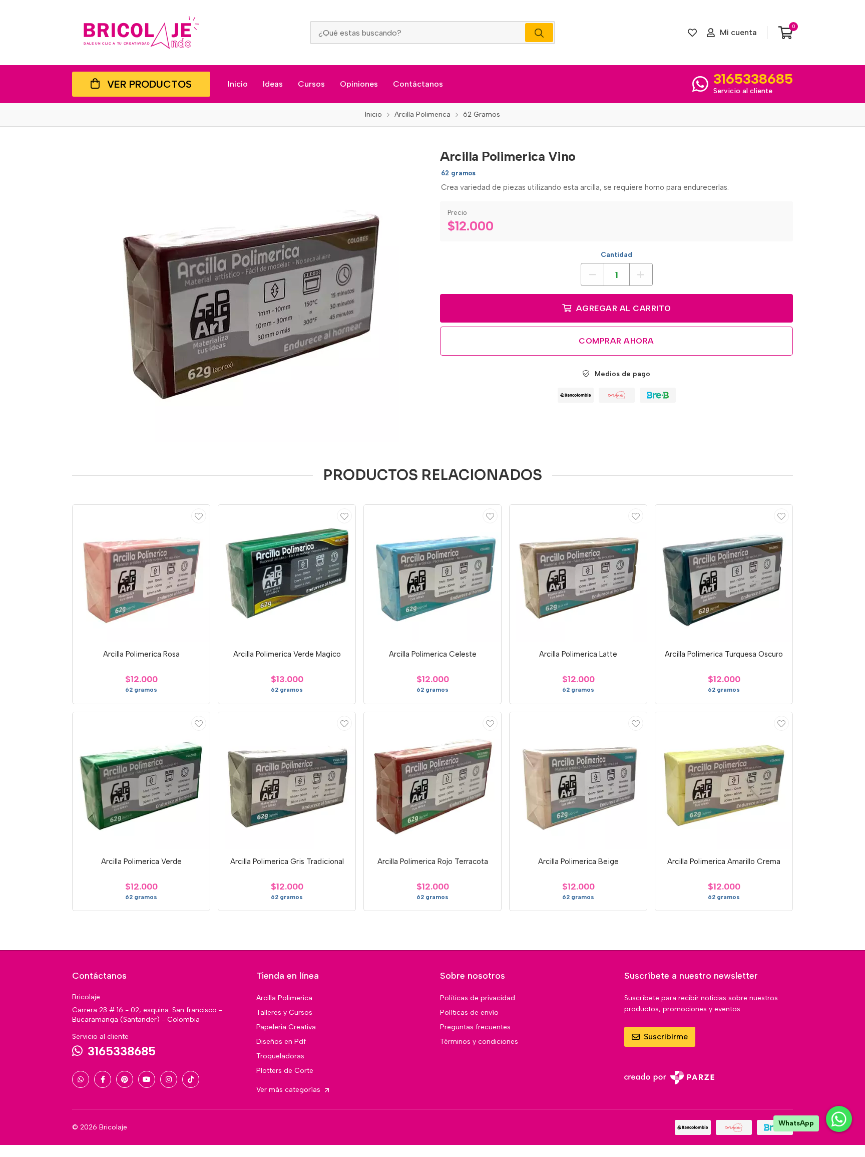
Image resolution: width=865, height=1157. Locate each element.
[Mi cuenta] (198, 515)
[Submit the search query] (539, 32)
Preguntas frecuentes (475, 1027)
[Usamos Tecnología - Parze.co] (669, 1077)
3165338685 (753, 79)
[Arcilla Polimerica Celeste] (432, 573)
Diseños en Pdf (281, 1041)
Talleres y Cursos (284, 1012)
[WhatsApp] (80, 1079)
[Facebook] (102, 1079)
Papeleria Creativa (286, 1027)
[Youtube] (146, 1079)
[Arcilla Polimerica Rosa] (141, 573)
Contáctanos (418, 84)
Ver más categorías (289, 1089)
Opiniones (359, 84)
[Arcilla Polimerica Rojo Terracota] (432, 780)
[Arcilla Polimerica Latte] (578, 573)
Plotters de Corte (284, 1070)
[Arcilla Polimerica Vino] (249, 292)
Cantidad (616, 254)
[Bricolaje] (141, 32)
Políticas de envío (469, 1012)
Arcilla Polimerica (284, 998)
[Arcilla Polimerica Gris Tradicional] (286, 780)
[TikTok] (190, 1079)
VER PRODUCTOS (149, 84)
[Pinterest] (124, 1079)
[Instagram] (168, 1079)
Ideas (273, 84)
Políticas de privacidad (477, 998)
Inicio (238, 84)
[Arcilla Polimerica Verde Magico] (286, 573)
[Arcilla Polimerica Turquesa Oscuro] (723, 573)
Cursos (311, 84)
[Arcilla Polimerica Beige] (578, 780)
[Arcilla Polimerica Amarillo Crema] (723, 780)
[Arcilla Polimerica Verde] (141, 780)
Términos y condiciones (479, 1041)
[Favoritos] (692, 32)
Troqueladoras (280, 1056)
